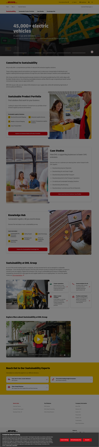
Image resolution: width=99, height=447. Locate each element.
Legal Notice (14, 445)
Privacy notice (9, 445)
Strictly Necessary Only (76, 439)
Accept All (87, 439)
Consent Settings (64, 439)
